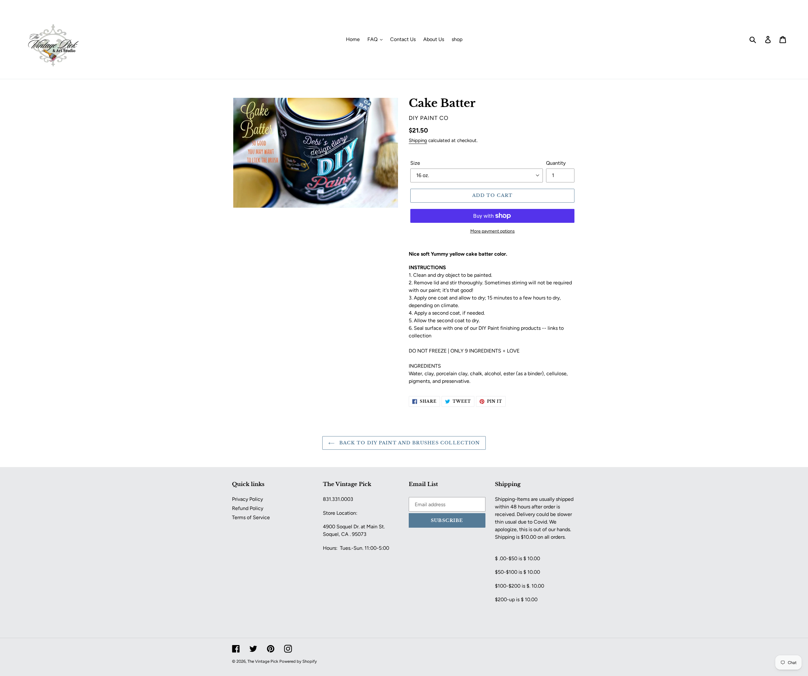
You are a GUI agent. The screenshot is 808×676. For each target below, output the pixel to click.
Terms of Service (251, 517)
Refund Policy (247, 508)
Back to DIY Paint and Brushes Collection (409, 443)
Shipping (418, 140)
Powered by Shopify (298, 661)
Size (415, 163)
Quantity (556, 163)
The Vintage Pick (262, 661)
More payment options (492, 231)
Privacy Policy (247, 499)
